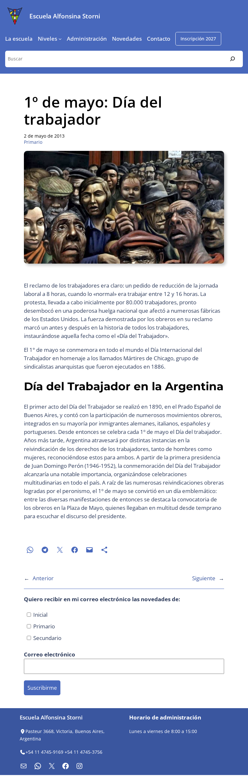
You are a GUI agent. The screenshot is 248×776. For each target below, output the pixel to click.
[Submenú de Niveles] (60, 38)
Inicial (39, 614)
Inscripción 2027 (198, 39)
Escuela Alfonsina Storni (64, 16)
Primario (33, 142)
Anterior (43, 578)
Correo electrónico (50, 654)
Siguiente (203, 578)
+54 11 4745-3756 (83, 752)
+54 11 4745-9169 (44, 752)
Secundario (46, 638)
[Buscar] (232, 59)
